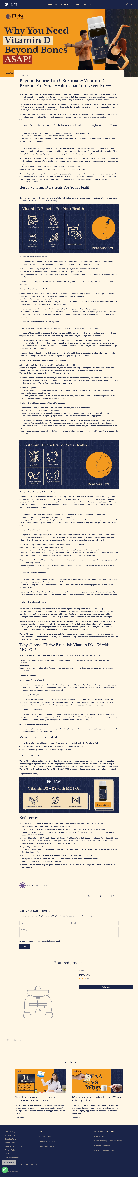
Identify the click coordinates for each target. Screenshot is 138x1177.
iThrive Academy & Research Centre (108, 1141)
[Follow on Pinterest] (22, 1164)
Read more (19, 1118)
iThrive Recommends (102, 1145)
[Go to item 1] (8, 1040)
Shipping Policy (11, 1139)
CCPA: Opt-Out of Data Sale (104, 1150)
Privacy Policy (65, 916)
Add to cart (106, 987)
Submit (24, 947)
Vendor (81, 971)
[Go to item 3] (21, 1040)
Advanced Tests (66, 4)
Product (84, 974)
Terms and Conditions (13, 1146)
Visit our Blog (10, 1132)
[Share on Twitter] (89, 896)
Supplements (52, 4)
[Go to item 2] (14, 1040)
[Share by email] (113, 896)
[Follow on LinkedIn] (32, 1164)
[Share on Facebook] (77, 896)
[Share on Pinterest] (101, 896)
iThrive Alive (99, 1136)
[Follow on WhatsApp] (37, 1164)
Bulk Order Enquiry (12, 1157)
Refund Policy (10, 1143)
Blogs (78, 4)
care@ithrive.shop (51, 1146)
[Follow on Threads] (16, 1164)
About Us (87, 4)
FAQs (7, 1154)
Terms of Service (81, 916)
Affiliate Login (10, 1135)
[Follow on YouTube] (27, 1164)
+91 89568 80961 (50, 1141)
